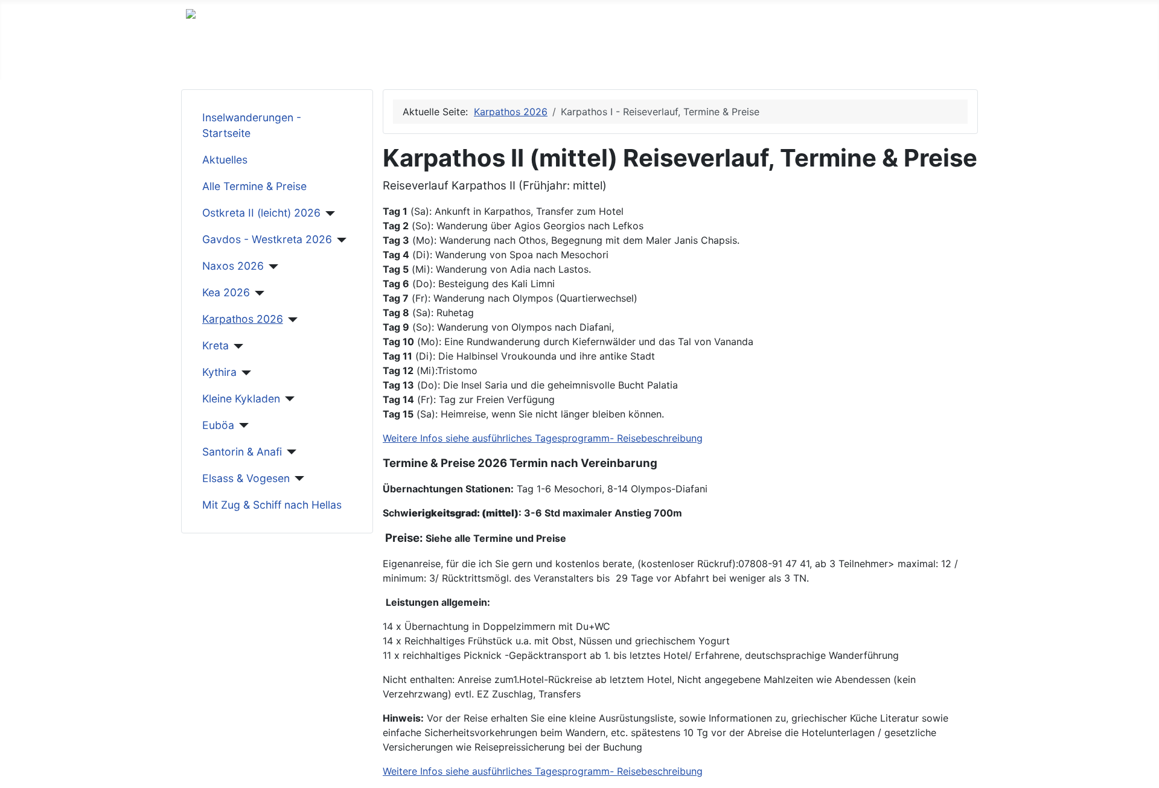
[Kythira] (244, 372)
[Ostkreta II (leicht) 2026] (328, 213)
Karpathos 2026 (242, 319)
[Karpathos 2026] (290, 319)
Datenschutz (505, 60)
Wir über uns (214, 60)
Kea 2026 (226, 292)
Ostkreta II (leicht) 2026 (261, 212)
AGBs (335, 60)
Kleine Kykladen (241, 398)
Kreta (215, 345)
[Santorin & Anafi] (289, 452)
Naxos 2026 (233, 265)
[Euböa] (241, 425)
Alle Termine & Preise (254, 186)
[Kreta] (236, 346)
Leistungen (283, 60)
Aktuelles (224, 159)
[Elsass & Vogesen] (297, 478)
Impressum (386, 60)
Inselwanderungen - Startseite (251, 125)
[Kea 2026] (257, 293)
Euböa (218, 425)
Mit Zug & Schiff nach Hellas (272, 504)
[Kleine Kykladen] (287, 398)
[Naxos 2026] (271, 266)
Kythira (219, 372)
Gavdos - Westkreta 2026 (267, 239)
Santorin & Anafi (242, 451)
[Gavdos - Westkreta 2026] (339, 240)
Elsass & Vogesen (246, 478)
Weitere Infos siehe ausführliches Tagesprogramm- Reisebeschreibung (543, 438)
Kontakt (443, 60)
